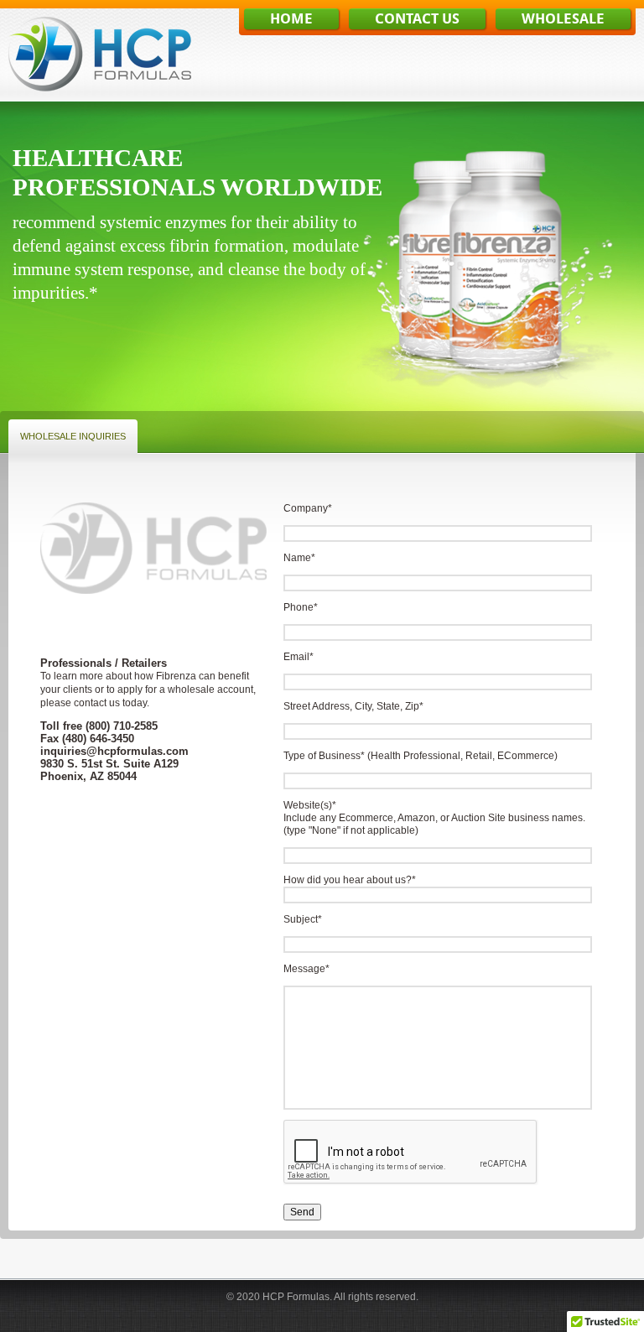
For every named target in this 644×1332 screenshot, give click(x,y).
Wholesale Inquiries (73, 436)
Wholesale (563, 20)
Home (291, 20)
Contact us (417, 20)
